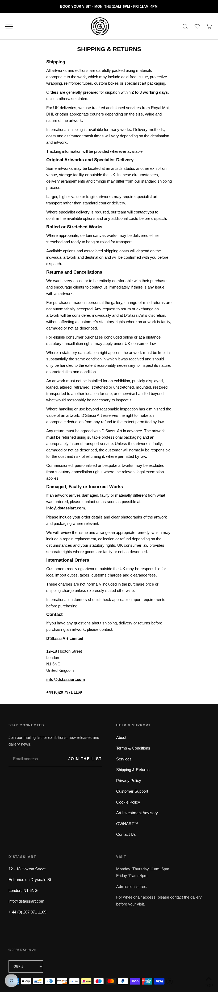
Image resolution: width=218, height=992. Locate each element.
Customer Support (132, 791)
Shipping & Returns (133, 769)
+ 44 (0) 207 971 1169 (27, 912)
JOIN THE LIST (85, 758)
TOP (209, 985)
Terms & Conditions (133, 748)
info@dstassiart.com (26, 901)
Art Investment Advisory (137, 812)
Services (124, 759)
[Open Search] (185, 26)
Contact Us (126, 834)
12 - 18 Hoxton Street (27, 869)
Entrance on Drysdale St (30, 879)
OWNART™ (127, 823)
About (121, 737)
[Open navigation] (11, 26)
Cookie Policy (128, 802)
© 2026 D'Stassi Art (22, 950)
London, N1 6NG (23, 890)
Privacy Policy (128, 780)
